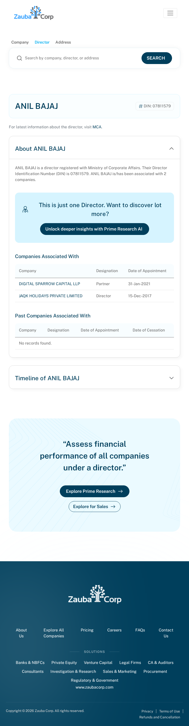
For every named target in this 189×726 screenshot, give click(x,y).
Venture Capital (98, 662)
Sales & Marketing (120, 671)
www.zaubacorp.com (94, 687)
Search (156, 58)
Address (63, 42)
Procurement (155, 671)
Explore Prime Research (90, 491)
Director (42, 42)
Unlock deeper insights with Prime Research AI (93, 228)
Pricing (87, 630)
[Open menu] (170, 13)
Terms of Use (169, 711)
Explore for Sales (90, 506)
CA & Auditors (160, 662)
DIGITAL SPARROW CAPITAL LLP (49, 283)
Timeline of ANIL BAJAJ (47, 378)
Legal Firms (130, 662)
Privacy (147, 711)
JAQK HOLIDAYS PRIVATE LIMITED (50, 296)
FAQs (140, 630)
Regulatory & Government (94, 680)
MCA (97, 127)
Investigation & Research (73, 671)
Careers (114, 630)
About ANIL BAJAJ (40, 148)
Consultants (33, 671)
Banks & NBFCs (30, 662)
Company (20, 42)
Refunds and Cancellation (159, 717)
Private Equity (64, 662)
